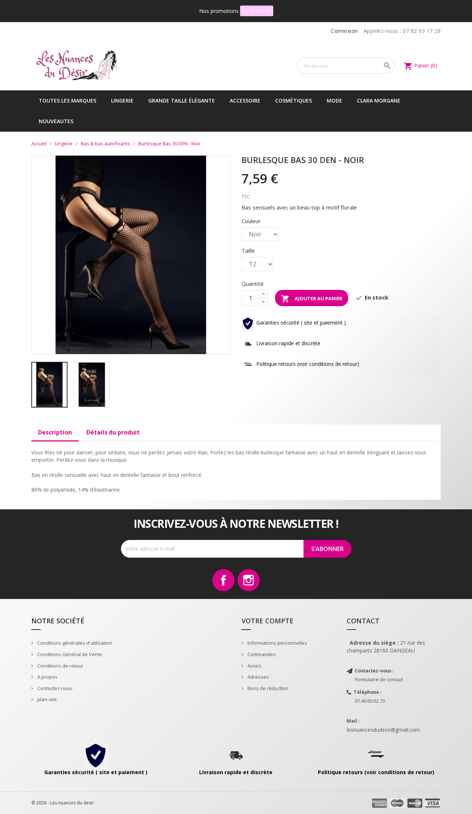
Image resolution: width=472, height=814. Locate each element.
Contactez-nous (54, 688)
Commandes (261, 654)
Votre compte (268, 620)
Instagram (248, 580)
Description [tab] (55, 432)
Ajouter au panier (311, 298)
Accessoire (245, 100)
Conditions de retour (59, 665)
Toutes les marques (67, 100)
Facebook (223, 580)
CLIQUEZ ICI (256, 10)
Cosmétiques (293, 100)
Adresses (257, 676)
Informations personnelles (276, 643)
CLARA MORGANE (378, 100)
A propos (47, 676)
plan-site (46, 699)
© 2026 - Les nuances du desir (62, 803)
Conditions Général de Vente (69, 654)
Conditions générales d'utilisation (74, 643)
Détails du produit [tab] (113, 432)
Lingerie (122, 100)
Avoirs (253, 665)
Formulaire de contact (379, 679)
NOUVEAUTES (56, 121)
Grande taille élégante (181, 100)
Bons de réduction (267, 688)
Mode (334, 100)
